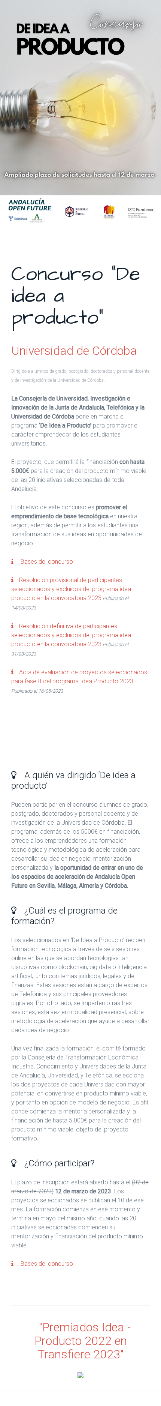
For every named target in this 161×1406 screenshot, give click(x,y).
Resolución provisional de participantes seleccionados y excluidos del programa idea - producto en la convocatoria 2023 (72, 589)
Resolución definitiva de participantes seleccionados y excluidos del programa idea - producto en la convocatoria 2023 (72, 635)
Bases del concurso (46, 561)
